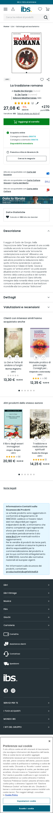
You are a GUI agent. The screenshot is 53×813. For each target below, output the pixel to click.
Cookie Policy (11, 794)
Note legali (10, 488)
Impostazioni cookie (26, 801)
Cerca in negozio (26, 158)
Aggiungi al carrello (28, 121)
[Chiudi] (49, 741)
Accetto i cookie (26, 808)
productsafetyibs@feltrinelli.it (22, 571)
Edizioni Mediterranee (25, 98)
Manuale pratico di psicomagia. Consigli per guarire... (39, 365)
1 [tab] (26, 72)
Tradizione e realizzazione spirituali (39, 446)
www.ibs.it (11, 536)
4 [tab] (28, 390)
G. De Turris (21, 94)
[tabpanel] (26, 53)
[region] (26, 775)
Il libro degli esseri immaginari (13, 445)
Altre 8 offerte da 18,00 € (28, 113)
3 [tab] (25, 390)
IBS (14, 113)
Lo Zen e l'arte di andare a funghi (13, 364)
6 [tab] (33, 390)
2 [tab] (22, 390)
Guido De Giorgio (23, 90)
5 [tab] (31, 390)
